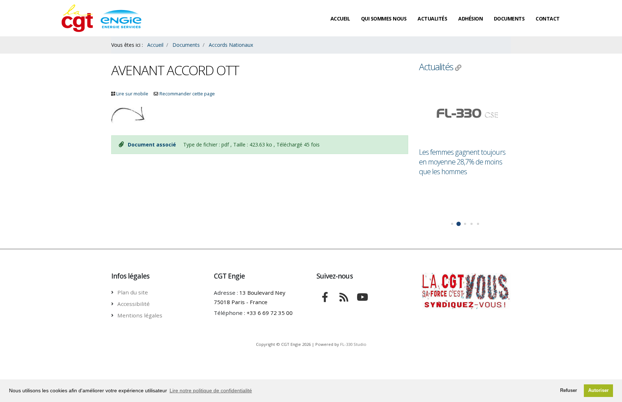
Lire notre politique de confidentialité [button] (211, 390)
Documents (509, 18)
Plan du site (132, 292)
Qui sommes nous (384, 18)
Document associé (152, 144)
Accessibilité (133, 303)
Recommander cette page (187, 94)
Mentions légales (139, 315)
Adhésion (470, 18)
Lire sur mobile (132, 94)
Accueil (340, 18)
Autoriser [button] (598, 390)
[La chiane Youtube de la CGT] (362, 296)
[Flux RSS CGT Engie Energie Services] (343, 296)
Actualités (432, 18)
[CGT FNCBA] (325, 296)
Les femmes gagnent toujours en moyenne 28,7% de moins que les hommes (462, 161)
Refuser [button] (568, 390)
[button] (452, 224)
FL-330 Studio (353, 344)
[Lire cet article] (465, 114)
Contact (548, 18)
